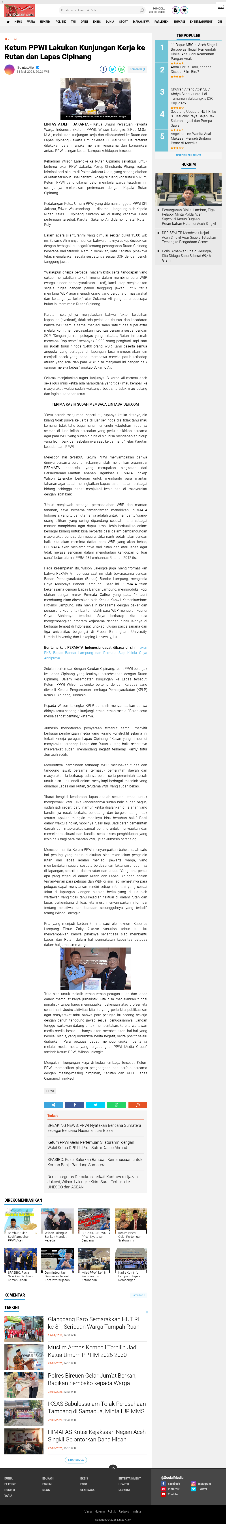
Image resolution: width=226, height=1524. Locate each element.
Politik (111, 1511)
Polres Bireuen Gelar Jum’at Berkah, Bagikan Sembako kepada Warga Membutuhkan (92, 1383)
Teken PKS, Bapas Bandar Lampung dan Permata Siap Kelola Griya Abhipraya (95, 652)
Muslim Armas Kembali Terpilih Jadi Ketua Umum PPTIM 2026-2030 (92, 1351)
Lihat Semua (76, 1460)
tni (73, 21)
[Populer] (184, 10)
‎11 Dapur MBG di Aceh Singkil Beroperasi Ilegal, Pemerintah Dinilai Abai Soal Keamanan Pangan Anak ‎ (194, 52)
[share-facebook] (103, 69)
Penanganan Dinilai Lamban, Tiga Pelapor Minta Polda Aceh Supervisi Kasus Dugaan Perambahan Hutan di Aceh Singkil (189, 217)
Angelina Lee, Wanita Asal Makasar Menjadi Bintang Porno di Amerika (191, 138)
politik (61, 21)
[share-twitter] (112, 69)
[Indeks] (175, 10)
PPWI (13, 39)
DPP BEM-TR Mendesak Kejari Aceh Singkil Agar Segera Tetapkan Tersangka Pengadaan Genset (189, 237)
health (124, 1484)
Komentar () (137, 69)
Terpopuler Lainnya (188, 155)
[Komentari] (137, 1105)
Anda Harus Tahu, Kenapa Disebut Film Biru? (191, 69)
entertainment (201, 21)
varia (31, 21)
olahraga (87, 1490)
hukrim (45, 21)
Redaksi (124, 1511)
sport (123, 21)
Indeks (136, 1511)
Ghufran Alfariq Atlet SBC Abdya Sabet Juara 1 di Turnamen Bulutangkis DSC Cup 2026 (192, 96)
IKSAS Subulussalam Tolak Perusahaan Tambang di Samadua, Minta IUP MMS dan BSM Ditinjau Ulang (97, 1411)
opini (84, 21)
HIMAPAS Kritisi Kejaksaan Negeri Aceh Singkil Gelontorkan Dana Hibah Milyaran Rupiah (97, 1439)
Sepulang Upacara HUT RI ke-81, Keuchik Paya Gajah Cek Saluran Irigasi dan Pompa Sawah (194, 118)
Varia (88, 1511)
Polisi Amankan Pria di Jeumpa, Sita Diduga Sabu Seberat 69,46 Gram (187, 255)
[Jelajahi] (221, 6)
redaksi (124, 1490)
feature (10, 1484)
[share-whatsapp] (121, 69)
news (18, 21)
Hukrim (100, 1511)
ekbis (97, 21)
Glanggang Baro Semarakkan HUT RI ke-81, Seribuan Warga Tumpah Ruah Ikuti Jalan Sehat (93, 1326)
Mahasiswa (141, 21)
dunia (110, 21)
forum (47, 1484)
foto (83, 1484)
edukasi (179, 21)
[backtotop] (113, 1469)
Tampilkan (138, 1295)
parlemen (161, 21)
